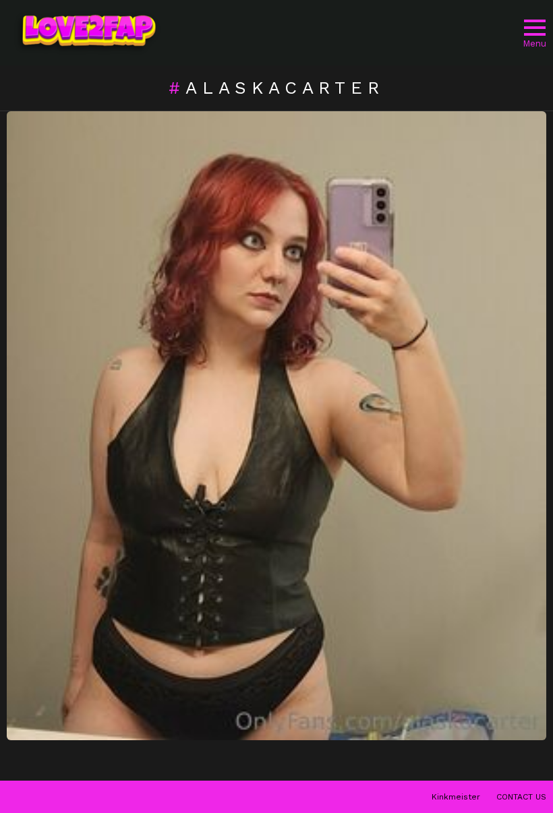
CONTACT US (521, 797)
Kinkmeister (456, 797)
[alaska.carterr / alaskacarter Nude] (276, 425)
